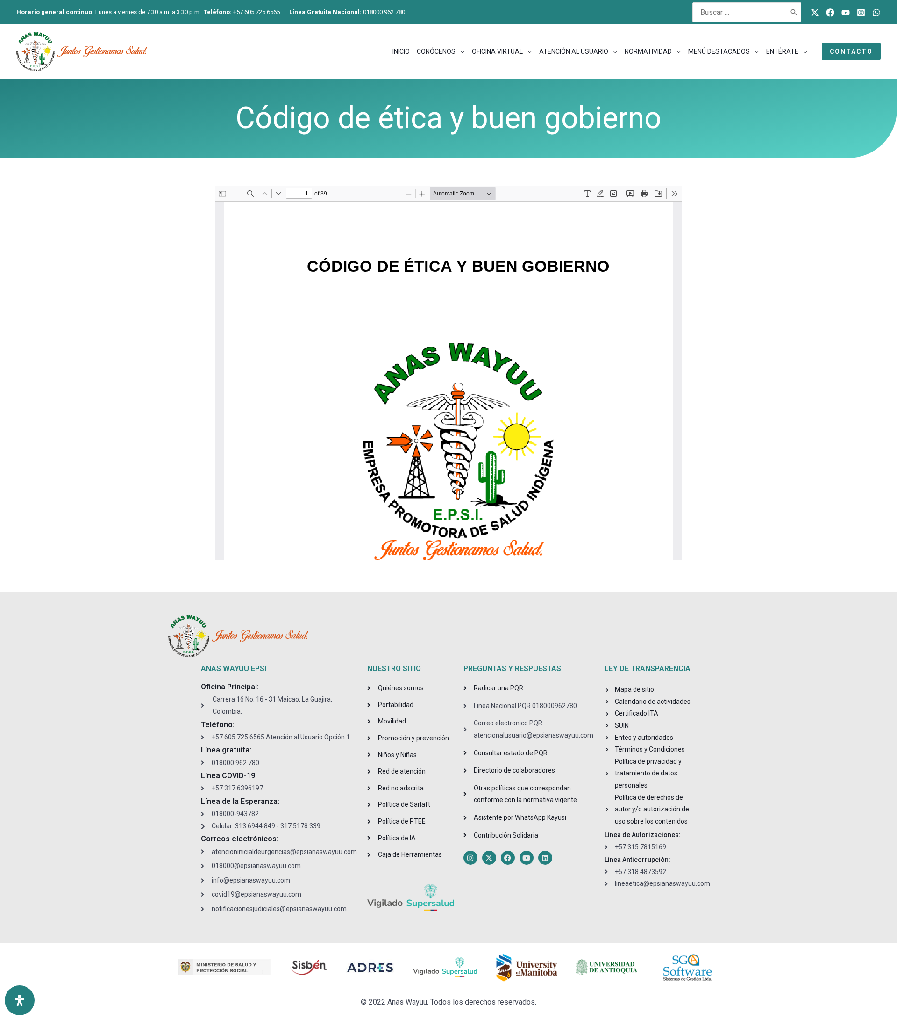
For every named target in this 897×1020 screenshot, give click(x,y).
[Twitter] (815, 12)
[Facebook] (830, 12)
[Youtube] (845, 12)
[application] (460, 51)
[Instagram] (861, 12)
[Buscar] (794, 12)
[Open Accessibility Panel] (20, 1000)
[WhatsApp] (876, 12)
